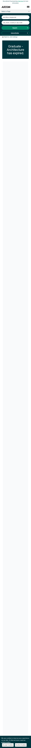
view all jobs (15, 33)
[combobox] (15, 17)
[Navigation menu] (28, 7)
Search (14, 28)
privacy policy (6, 742)
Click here (21, 1)
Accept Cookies (8, 745)
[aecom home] (6, 7)
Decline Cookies (21, 745)
